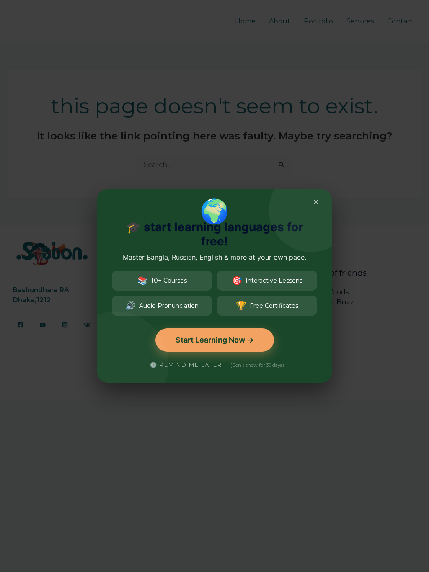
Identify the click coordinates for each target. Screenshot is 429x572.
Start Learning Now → (215, 339)
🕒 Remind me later (186, 364)
